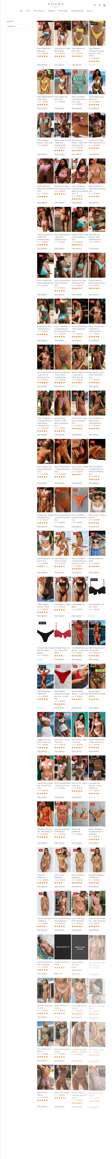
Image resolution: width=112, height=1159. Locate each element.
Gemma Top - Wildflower (59, 876)
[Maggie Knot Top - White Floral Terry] (45, 724)
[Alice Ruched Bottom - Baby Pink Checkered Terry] (62, 219)
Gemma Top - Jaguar (97, 1049)
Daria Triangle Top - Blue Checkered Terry (45, 281)
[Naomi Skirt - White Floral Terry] (62, 724)
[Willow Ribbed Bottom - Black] (45, 589)
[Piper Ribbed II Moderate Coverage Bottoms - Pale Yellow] (97, 33)
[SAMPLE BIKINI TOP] (62, 946)
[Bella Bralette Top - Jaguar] (97, 1076)
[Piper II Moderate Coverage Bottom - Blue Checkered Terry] (62, 311)
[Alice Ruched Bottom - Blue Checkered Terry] (80, 311)
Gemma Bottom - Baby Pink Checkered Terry (45, 188)
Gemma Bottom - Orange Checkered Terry (79, 517)
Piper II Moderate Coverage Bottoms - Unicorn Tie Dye (79, 560)
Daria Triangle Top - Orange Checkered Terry (44, 469)
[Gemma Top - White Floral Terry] (80, 767)
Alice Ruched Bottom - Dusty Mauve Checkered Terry (45, 374)
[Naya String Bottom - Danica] (97, 990)
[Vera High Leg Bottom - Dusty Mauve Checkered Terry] (62, 402)
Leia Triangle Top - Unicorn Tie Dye (61, 559)
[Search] (94, 5)
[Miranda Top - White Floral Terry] (80, 724)
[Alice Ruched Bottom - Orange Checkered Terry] (62, 499)
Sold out (92, 65)
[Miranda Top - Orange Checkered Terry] (45, 499)
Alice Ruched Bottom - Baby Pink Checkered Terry (62, 236)
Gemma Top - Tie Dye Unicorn (97, 516)
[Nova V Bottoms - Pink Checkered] (80, 903)
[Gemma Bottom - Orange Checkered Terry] (80, 499)
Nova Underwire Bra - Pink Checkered (62, 919)
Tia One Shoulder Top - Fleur (97, 1139)
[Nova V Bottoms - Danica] (45, 1033)
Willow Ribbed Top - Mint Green (96, 98)
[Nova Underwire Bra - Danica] (62, 1033)
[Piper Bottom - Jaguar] (45, 1122)
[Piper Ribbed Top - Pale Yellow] (80, 33)
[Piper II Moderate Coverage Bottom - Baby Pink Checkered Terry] (80, 170)
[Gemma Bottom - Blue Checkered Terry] (97, 265)
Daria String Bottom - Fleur (80, 1139)
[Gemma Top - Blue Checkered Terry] (80, 265)
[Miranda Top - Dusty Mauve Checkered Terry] (97, 357)
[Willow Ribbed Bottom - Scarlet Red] (80, 675)
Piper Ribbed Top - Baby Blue (44, 49)
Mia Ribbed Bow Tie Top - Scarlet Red (61, 649)
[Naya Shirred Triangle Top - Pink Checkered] (97, 903)
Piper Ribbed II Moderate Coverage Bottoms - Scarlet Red (61, 695)
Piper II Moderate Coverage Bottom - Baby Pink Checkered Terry (80, 189)
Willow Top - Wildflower (76, 830)
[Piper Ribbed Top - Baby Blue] (45, 33)
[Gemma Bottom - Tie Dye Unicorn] (45, 543)
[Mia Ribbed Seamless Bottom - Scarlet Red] (80, 632)
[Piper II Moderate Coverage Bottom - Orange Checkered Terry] (97, 451)
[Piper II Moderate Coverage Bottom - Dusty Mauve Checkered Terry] (45, 402)
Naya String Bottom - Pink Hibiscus (62, 830)
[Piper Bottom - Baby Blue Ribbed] (62, 33)
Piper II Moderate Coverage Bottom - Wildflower (96, 831)
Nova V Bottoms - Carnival (61, 1006)
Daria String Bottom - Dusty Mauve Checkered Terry (62, 374)
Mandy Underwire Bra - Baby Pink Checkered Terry (62, 142)
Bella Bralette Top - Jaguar (96, 1093)
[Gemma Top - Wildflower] (62, 859)
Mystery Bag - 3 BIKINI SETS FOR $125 (97, 692)
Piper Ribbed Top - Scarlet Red (44, 692)
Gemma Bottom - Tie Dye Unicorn (45, 559)
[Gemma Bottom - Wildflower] (80, 859)
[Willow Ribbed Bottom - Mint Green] (45, 124)
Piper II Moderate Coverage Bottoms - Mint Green (79, 99)
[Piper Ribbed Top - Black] (80, 589)
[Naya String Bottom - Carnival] (45, 990)
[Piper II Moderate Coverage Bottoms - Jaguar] (80, 1076)
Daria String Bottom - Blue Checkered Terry (62, 282)
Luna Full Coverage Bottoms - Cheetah (79, 1050)
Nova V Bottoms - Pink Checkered (78, 919)
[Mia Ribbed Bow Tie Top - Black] (97, 589)
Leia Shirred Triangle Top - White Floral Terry (45, 785)
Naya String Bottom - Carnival (45, 1006)
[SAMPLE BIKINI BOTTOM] (80, 946)
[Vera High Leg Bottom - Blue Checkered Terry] (97, 219)
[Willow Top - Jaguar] (62, 1076)
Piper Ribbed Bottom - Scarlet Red (97, 649)
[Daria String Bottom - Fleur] (80, 1122)
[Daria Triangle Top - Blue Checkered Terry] (45, 265)
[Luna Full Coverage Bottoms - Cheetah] (80, 1033)
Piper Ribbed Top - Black (79, 605)
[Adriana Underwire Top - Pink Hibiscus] (45, 813)
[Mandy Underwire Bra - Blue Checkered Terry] (80, 219)
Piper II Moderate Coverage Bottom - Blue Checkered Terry (62, 328)
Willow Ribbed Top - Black (96, 559)
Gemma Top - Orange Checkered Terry (80, 468)
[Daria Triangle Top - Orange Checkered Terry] (45, 451)
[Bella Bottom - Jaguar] (45, 1076)
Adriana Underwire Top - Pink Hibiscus (44, 830)
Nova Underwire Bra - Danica (62, 1050)
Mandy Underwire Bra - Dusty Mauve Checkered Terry (80, 374)
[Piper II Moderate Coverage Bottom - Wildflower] (97, 813)
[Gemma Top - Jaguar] (97, 1033)
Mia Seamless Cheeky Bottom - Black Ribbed (45, 650)
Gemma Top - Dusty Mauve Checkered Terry (79, 420)
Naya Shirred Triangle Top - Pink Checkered (97, 919)
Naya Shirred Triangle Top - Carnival (97, 963)
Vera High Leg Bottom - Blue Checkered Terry (95, 236)
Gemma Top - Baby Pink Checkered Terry (97, 141)
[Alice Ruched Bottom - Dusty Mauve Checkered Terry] (45, 357)
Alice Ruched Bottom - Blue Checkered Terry (80, 328)
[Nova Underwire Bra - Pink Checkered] (62, 903)
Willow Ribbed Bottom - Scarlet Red (80, 692)
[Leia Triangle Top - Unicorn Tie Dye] (62, 543)
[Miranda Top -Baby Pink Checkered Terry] (62, 170)
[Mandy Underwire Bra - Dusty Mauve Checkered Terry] (80, 357)
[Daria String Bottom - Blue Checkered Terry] (62, 265)
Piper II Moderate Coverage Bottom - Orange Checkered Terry (96, 470)
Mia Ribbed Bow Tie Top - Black (96, 605)
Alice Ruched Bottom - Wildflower (45, 919)
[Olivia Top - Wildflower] (45, 859)
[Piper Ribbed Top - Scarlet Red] (45, 675)
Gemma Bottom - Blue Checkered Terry (97, 281)
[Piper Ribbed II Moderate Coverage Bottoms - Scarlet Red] (62, 675)
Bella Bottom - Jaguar (43, 1093)
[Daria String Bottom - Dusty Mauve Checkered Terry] (62, 357)
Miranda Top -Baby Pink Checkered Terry (62, 187)
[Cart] (104, 5)
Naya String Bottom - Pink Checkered (45, 963)
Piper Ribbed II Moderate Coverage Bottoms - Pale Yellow (96, 52)
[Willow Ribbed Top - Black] (97, 543)
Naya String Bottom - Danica (97, 1006)
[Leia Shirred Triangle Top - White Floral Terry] (45, 767)
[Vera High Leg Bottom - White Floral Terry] (97, 767)
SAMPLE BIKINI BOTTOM (77, 963)
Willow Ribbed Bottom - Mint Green (45, 141)
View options (42, 65)
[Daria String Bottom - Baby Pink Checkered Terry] (45, 219)
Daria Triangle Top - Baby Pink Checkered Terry (97, 188)
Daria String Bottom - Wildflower (97, 876)
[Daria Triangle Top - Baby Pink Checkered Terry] (97, 170)
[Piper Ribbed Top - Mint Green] (62, 81)
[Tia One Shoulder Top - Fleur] (97, 1122)
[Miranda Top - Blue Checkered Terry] (45, 311)
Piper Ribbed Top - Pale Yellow (79, 49)
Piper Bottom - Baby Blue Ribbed (62, 49)
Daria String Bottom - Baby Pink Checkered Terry (45, 236)
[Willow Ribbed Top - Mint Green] (97, 81)
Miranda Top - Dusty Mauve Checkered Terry (96, 374)
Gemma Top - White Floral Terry (79, 784)
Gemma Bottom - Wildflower (78, 876)
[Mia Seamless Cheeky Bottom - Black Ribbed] (45, 632)
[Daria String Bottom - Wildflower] (97, 859)
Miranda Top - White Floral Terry (79, 741)
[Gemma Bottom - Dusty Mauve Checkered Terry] (97, 402)
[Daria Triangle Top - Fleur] (62, 1122)
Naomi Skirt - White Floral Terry (62, 741)
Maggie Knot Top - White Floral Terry (44, 741)
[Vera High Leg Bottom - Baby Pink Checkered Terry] (80, 124)
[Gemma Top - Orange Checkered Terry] (80, 451)
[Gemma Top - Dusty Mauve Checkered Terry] (80, 402)
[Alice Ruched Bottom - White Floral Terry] (62, 767)
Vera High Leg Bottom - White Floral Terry (95, 785)
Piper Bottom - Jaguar (43, 1139)
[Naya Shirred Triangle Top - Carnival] (97, 946)
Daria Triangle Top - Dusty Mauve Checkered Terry (96, 328)
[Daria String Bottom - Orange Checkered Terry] (62, 451)
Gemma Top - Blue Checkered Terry (79, 281)
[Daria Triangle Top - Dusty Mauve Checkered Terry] (97, 311)
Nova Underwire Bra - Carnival (80, 1006)
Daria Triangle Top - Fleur (61, 1139)
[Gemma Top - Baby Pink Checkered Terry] (97, 124)
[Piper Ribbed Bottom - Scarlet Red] (97, 632)
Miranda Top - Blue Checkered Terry (44, 327)
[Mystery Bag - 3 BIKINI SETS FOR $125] (97, 675)
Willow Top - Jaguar (62, 1092)
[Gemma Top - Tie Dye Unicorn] (97, 499)
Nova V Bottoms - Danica (44, 1050)
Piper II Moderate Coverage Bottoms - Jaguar (79, 1094)
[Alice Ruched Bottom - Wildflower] (45, 903)
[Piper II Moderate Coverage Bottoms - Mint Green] (80, 81)
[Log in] (99, 5)
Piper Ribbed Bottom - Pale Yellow (45, 98)
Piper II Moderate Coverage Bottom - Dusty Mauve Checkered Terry (44, 421)
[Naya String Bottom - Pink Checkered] (45, 946)
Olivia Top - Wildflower (41, 876)
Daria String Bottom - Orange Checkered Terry (62, 469)
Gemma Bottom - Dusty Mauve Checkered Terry (96, 420)
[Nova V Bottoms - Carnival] (62, 990)
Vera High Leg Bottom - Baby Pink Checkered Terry (79, 142)
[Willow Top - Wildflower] (80, 813)
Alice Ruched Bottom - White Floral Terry (62, 784)
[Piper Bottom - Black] (62, 589)
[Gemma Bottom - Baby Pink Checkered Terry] (45, 170)
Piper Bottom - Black (62, 604)
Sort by (10, 21)
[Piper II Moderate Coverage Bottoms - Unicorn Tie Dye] (80, 543)
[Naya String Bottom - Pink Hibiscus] (62, 813)
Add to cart (58, 973)
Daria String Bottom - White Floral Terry (97, 741)
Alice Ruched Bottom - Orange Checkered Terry (62, 517)
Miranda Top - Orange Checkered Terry (45, 516)
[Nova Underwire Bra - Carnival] (80, 990)
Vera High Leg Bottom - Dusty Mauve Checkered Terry (61, 421)
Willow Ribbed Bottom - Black (43, 605)
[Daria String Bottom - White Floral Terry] (97, 724)
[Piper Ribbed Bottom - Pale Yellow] (45, 81)
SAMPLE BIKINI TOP (62, 962)
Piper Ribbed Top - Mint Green (61, 98)
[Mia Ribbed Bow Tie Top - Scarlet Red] (62, 632)
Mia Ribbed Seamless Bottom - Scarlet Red (80, 649)
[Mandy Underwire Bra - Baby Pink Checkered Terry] (62, 124)
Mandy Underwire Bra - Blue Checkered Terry (80, 236)
